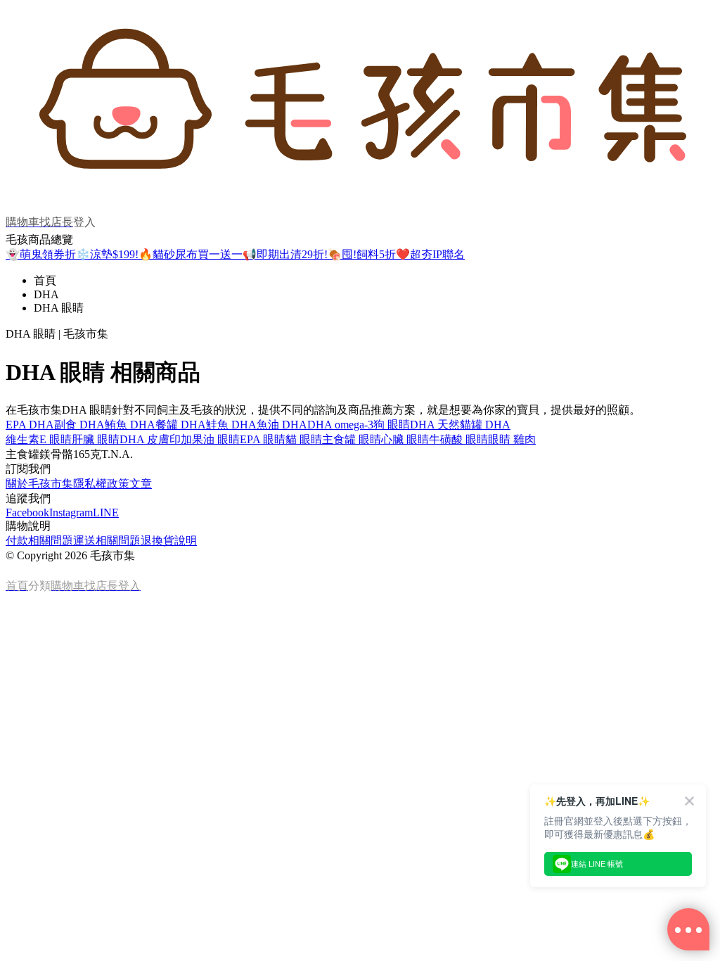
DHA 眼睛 (59, 308)
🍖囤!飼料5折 (362, 254)
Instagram (71, 512)
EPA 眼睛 (262, 439)
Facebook (27, 512)
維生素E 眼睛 (39, 439)
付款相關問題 (39, 541)
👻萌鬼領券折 (41, 254)
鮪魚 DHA (130, 425)
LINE (106, 512)
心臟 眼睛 (405, 439)
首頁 (45, 280)
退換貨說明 (169, 541)
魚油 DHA (282, 425)
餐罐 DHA (180, 425)
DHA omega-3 (340, 425)
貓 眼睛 (303, 439)
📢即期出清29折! (285, 254)
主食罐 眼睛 (351, 439)
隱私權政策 (101, 484)
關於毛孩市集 (39, 484)
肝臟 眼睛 (96, 439)
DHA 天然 (435, 425)
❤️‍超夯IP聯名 (430, 254)
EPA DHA (30, 425)
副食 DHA (79, 425)
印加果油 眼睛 (204, 439)
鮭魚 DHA (231, 425)
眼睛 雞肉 (512, 439)
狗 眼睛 (391, 425)
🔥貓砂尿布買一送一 (191, 254)
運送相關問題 (107, 541)
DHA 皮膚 (144, 439)
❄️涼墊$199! (107, 254)
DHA (46, 294)
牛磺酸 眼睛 (458, 439)
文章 (140, 484)
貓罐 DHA (485, 425)
